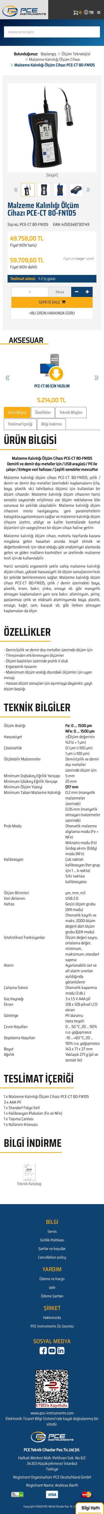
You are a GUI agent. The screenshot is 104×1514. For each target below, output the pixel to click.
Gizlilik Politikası (52, 1240)
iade (52, 1287)
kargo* (81, 258)
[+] (87, 292)
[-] (76, 292)
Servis (52, 1231)
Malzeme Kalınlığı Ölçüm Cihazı (54, 59)
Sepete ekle (50, 302)
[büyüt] (52, 175)
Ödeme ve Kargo (52, 1279)
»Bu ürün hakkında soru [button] (52, 313)
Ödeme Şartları (52, 1296)
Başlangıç (48, 54)
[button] (16, 190)
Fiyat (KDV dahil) (23, 267)
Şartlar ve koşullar (52, 1249)
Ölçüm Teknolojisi (76, 54)
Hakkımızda (52, 1318)
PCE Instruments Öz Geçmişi (52, 1326)
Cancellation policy (52, 1257)
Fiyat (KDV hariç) (23, 245)
